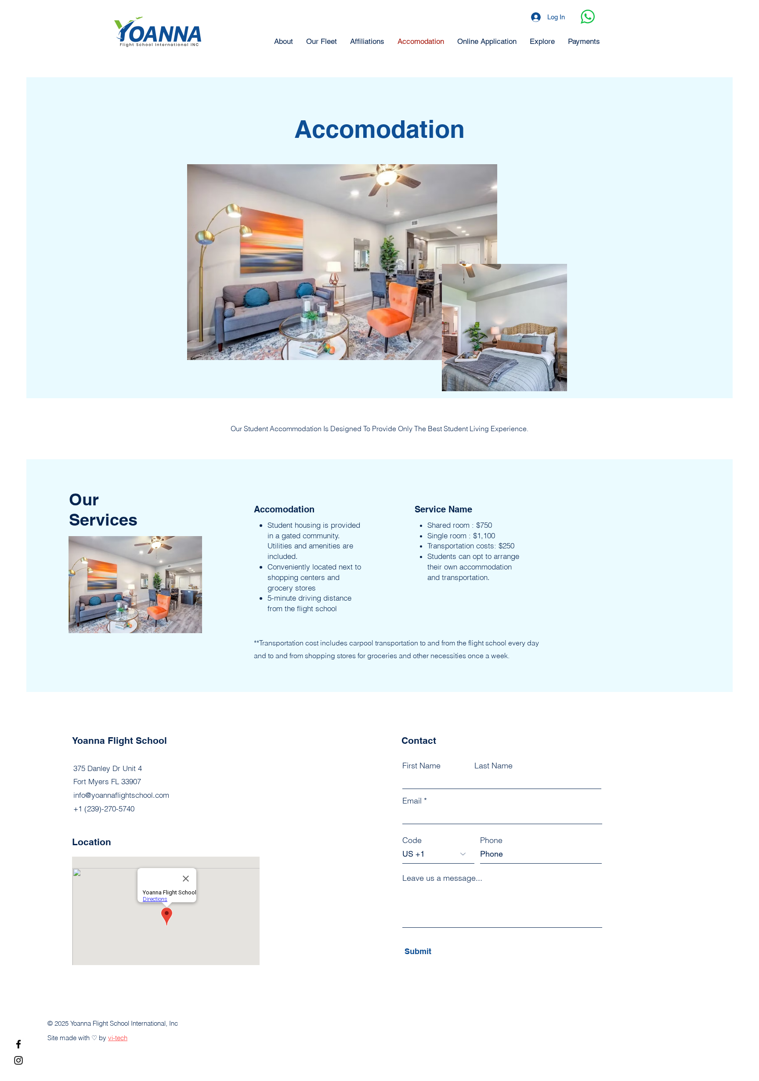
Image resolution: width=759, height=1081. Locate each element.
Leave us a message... (442, 878)
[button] (135, 584)
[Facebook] (18, 1044)
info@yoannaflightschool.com (121, 795)
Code (412, 840)
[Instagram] (18, 1060)
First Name (421, 766)
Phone (491, 840)
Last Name (493, 766)
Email (412, 801)
